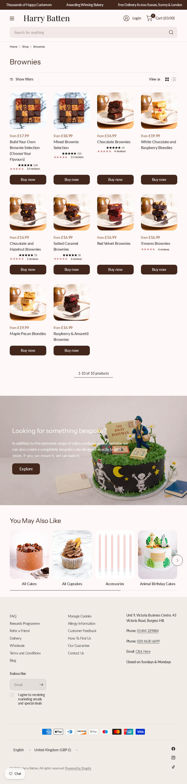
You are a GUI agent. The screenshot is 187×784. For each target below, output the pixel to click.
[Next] (177, 560)
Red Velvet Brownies (114, 243)
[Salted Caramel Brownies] (72, 212)
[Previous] (9, 560)
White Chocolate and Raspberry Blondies (158, 144)
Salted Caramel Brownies (66, 246)
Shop (25, 46)
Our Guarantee (78, 645)
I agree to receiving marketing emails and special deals (31, 699)
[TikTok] (173, 767)
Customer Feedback (82, 631)
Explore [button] (26, 468)
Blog (13, 660)
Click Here (143, 651)
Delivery (15, 638)
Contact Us (76, 653)
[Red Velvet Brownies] (115, 212)
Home (13, 46)
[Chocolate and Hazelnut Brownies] (28, 212)
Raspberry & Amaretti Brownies (71, 336)
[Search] (171, 32)
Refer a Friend (20, 631)
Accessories (115, 583)
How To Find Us (79, 638)
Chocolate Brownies (113, 141)
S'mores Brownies (155, 243)
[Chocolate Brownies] (115, 110)
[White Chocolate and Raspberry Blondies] (159, 110)
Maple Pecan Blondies (28, 333)
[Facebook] (173, 749)
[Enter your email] (41, 684)
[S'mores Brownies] (159, 212)
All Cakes (29, 583)
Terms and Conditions (25, 653)
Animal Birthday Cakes (157, 583)
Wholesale (17, 645)
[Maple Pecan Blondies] (28, 302)
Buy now (28, 179)
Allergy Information (81, 623)
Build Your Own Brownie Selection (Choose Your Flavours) (25, 150)
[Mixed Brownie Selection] (72, 110)
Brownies (39, 46)
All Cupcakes (72, 583)
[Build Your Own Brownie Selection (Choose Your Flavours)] (28, 110)
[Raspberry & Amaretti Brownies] (72, 302)
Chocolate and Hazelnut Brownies (25, 246)
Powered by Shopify (78, 768)
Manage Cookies (80, 616)
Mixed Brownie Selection (66, 144)
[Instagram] (173, 758)
